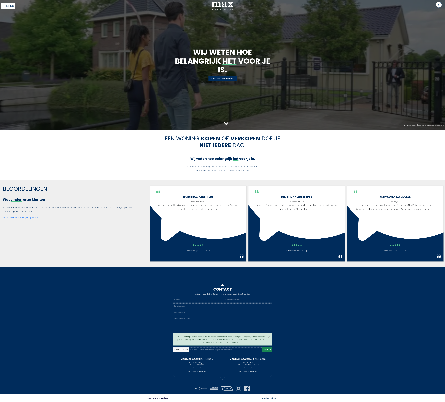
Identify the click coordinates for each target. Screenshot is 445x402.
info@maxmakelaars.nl (197, 371)
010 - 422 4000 (197, 367)
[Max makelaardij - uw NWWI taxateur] (214, 388)
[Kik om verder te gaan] (225, 123)
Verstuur (267, 350)
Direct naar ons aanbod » (222, 78)
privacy (273, 398)
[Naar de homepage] (222, 6)
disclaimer (266, 398)
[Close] (269, 336)
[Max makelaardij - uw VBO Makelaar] (201, 388)
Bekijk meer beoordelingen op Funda (20, 217)
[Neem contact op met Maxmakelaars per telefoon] (439, 5)
